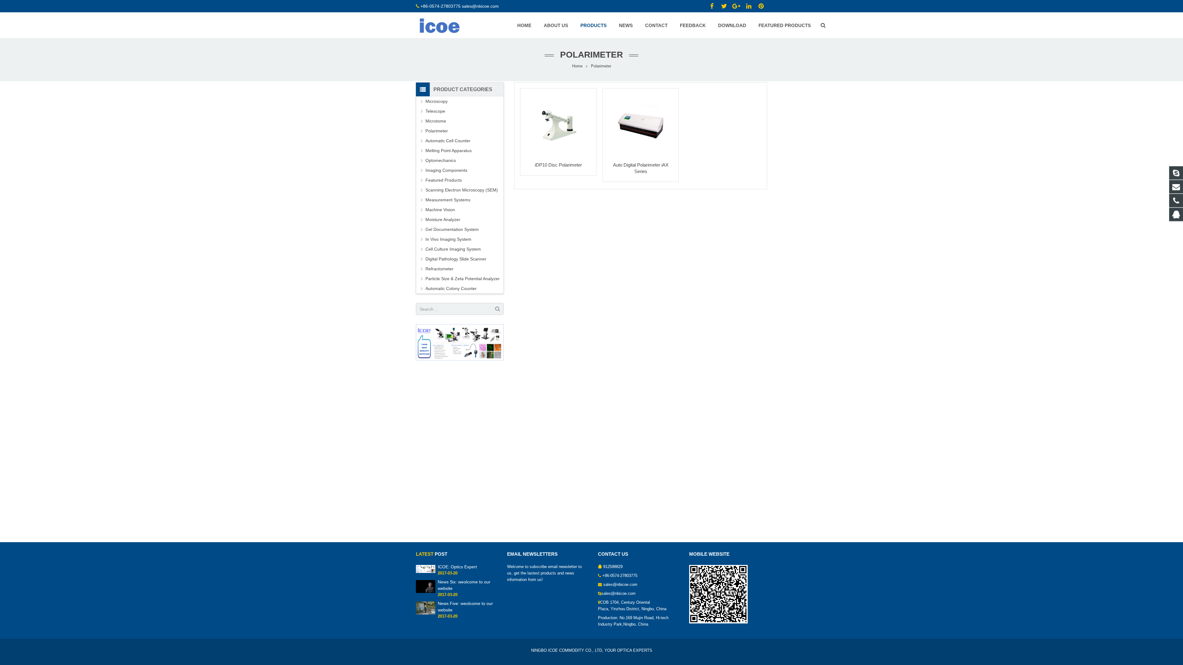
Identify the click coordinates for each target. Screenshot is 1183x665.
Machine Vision (440, 209)
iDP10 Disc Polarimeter (558, 164)
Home (577, 66)
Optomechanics (440, 160)
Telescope (435, 111)
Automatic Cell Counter (447, 140)
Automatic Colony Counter (451, 288)
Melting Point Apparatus (448, 150)
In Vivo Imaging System (448, 239)
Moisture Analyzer (442, 219)
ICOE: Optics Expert (457, 566)
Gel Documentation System (452, 229)
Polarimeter (436, 130)
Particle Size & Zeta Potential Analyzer (462, 278)
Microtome (435, 121)
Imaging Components (446, 170)
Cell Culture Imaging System (453, 249)
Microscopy (436, 101)
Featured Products (443, 180)
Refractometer (439, 268)
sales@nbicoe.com (481, 6)
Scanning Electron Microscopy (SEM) (461, 189)
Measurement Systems (447, 199)
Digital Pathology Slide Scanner (455, 258)
